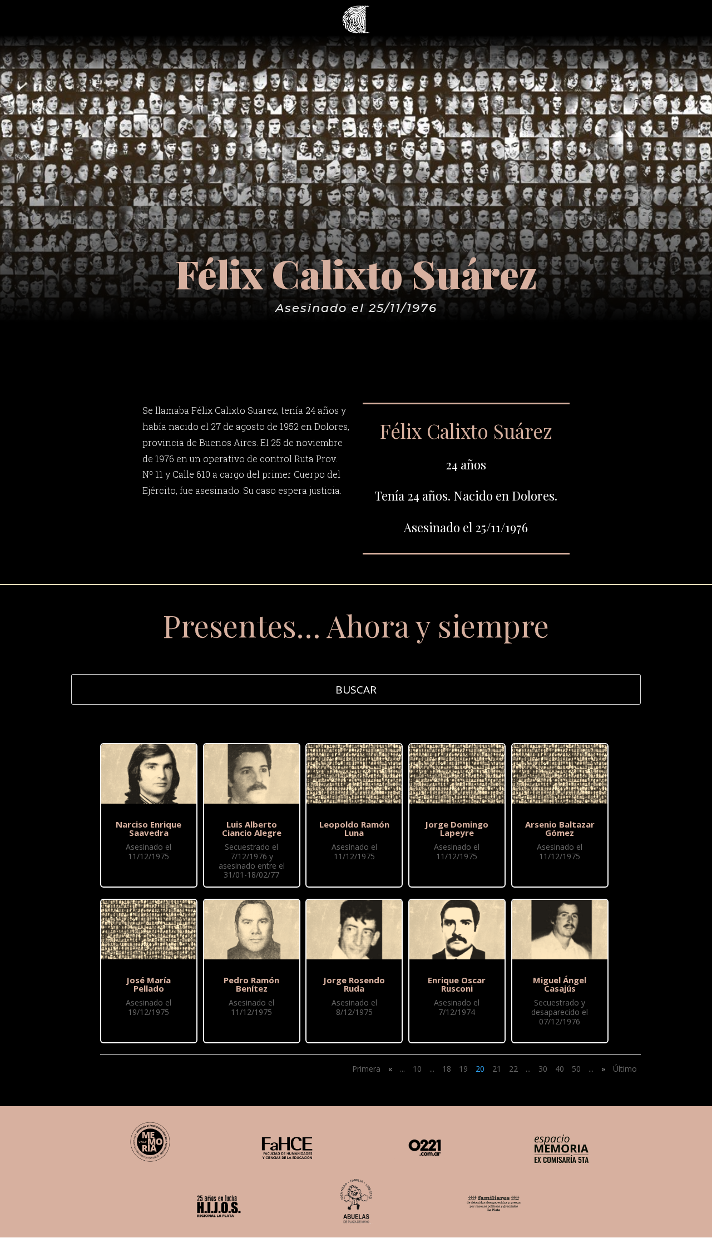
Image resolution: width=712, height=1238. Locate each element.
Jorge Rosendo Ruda (354, 984)
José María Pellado (148, 984)
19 (463, 1068)
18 (446, 1068)
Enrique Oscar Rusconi (457, 984)
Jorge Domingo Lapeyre (456, 828)
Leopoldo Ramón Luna (354, 828)
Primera (366, 1068)
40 (559, 1068)
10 (417, 1068)
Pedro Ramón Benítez (251, 984)
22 (513, 1068)
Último (625, 1068)
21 (496, 1068)
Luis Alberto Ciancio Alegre (251, 828)
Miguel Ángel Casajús (559, 984)
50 (576, 1068)
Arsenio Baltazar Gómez (560, 828)
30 (542, 1068)
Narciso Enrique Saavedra (148, 828)
